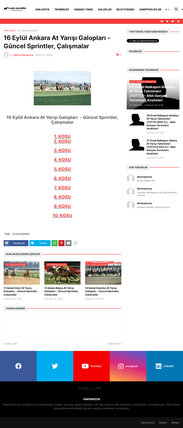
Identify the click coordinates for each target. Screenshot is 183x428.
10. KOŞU (62, 215)
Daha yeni (11, 343)
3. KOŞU (62, 150)
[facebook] (162, 21)
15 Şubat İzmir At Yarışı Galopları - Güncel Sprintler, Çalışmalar (21, 291)
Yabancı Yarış (83, 9)
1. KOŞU (62, 136)
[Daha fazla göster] (75, 243)
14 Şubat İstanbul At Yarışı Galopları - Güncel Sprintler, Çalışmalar (102, 291)
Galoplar (105, 9)
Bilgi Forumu (125, 9)
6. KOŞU (62, 178)
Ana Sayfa (42, 9)
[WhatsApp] (54, 243)
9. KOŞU (62, 206)
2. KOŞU (62, 141)
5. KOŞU (62, 169)
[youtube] (173, 21)
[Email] (68, 243)
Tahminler (61, 9)
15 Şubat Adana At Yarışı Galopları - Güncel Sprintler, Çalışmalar (61, 291)
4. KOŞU (62, 159)
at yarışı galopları (28, 30)
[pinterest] (178, 21)
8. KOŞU (62, 197)
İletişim (163, 422)
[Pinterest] (61, 243)
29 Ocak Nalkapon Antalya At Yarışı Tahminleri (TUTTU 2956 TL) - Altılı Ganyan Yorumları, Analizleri (163, 122)
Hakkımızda (147, 422)
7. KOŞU (62, 187)
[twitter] (167, 21)
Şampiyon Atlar (150, 9)
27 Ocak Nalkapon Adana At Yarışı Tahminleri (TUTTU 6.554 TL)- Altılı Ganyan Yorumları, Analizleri (162, 147)
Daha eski (113, 343)
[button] (168, 9)
